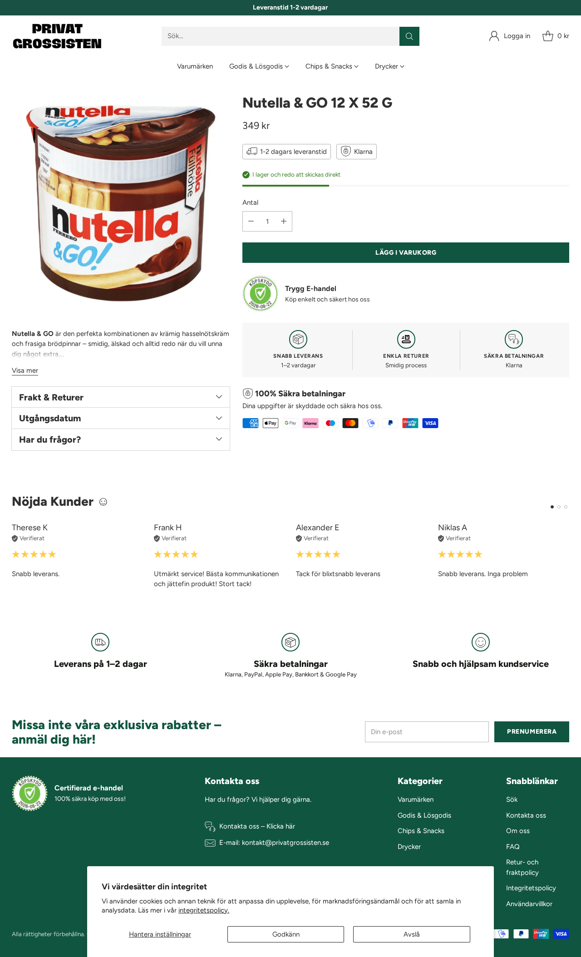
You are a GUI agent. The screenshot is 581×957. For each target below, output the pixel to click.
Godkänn (286, 934)
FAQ (513, 847)
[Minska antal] (251, 221)
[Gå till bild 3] (565, 506)
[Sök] (409, 36)
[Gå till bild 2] (559, 506)
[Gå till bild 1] (552, 506)
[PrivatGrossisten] (57, 36)
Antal (250, 202)
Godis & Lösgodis (424, 815)
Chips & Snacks (421, 831)
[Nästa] (567, 556)
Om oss (518, 831)
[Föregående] (14, 556)
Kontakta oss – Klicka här (257, 826)
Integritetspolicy (531, 888)
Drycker (409, 847)
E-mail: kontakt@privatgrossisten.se (274, 843)
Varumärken (415, 799)
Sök (511, 799)
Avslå (412, 934)
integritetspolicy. (203, 910)
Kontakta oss (526, 815)
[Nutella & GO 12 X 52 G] (121, 203)
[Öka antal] (284, 221)
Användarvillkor (529, 904)
